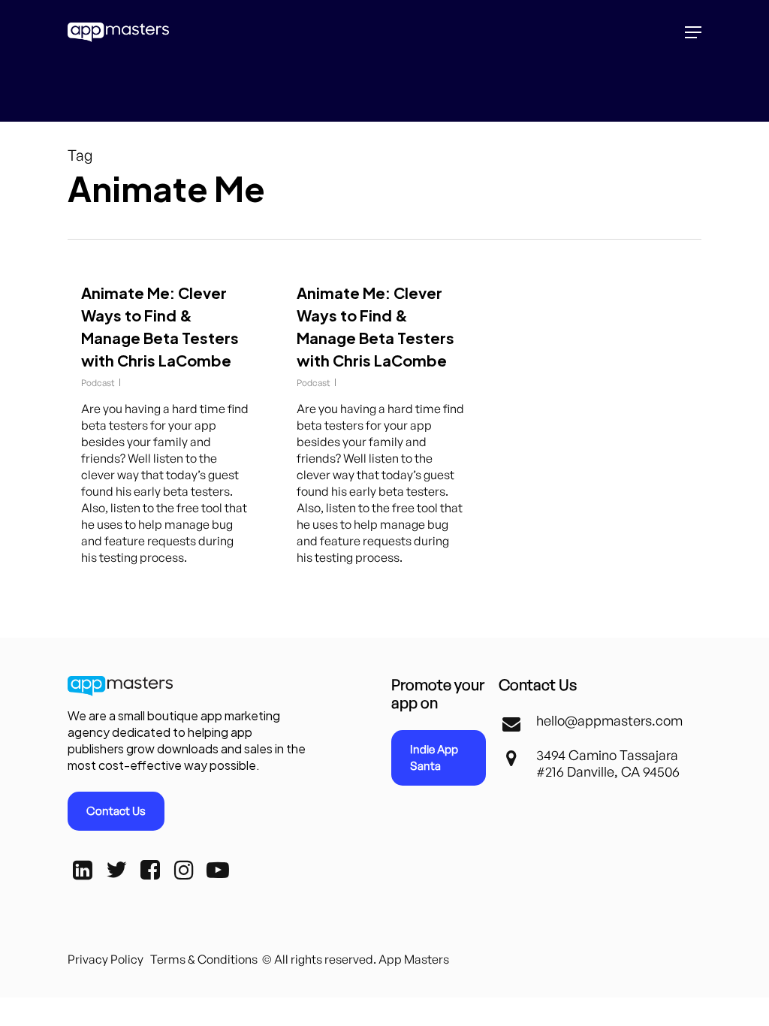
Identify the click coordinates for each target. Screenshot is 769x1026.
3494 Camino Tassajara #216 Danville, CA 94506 (608, 763)
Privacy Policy (105, 959)
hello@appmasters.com (609, 720)
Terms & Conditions (204, 959)
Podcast (98, 382)
